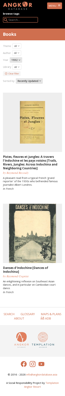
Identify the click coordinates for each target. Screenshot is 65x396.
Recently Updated (28, 81)
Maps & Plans (51, 314)
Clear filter (13, 73)
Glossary (28, 314)
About (19, 318)
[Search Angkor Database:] (5, 20)
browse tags (11, 13)
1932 (14, 60)
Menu (52, 5)
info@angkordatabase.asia (41, 374)
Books (9, 34)
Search (9, 314)
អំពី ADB (46, 318)
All (16, 46)
